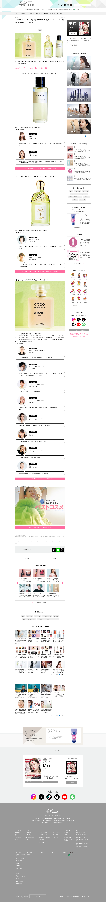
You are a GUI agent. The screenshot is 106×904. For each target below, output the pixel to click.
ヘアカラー (41, 835)
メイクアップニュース (47, 616)
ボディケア (65, 832)
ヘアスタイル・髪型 (43, 834)
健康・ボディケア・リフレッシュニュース (68, 840)
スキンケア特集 (18, 837)
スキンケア (48, 619)
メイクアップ (37, 616)
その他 (17, 878)
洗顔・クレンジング (19, 835)
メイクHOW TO (28, 832)
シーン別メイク (28, 834)
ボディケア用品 (19, 868)
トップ (16, 13)
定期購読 (41, 782)
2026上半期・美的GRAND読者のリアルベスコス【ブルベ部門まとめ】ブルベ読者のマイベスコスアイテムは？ (25, 581)
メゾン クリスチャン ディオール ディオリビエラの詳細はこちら (39, 168)
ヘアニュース (41, 842)
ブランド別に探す (19, 881)
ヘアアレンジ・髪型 (43, 832)
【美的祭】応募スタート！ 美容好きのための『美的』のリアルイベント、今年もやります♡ (85, 242)
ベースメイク (55, 619)
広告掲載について (85, 896)
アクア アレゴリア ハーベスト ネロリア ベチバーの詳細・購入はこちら (39, 272)
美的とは (62, 896)
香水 (17, 875)
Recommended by (55, 674)
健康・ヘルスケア (66, 835)
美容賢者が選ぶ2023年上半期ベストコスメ (39, 527)
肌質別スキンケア (31, 619)
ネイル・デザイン (56, 832)
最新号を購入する (30, 782)
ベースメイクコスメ (20, 858)
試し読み (52, 782)
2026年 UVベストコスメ (80, 837)
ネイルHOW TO (56, 835)
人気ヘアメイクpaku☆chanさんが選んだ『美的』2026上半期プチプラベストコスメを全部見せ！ (39, 597)
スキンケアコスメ (19, 857)
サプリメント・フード (20, 876)
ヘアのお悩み (42, 839)
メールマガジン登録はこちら (79, 330)
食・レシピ (65, 834)
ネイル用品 (18, 865)
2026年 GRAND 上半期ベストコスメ (82, 844)
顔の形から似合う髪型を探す (45, 837)
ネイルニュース (56, 837)
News (31, 13)
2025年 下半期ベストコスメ (81, 834)
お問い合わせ (69, 896)
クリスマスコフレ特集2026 (20, 855)
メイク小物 (18, 863)
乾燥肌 (24, 619)
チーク (17, 871)
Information (76, 896)
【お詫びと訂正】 (74, 45)
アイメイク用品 (19, 860)
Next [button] (62, 583)
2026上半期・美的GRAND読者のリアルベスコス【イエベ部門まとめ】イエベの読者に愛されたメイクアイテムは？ (39, 581)
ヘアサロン (41, 840)
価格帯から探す (19, 883)
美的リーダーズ (30, 856)
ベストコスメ (23, 13)
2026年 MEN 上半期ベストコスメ (82, 841)
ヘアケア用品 (18, 866)
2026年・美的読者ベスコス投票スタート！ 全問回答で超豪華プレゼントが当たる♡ (85, 255)
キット (17, 873)
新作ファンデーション (29, 837)
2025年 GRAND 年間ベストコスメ (82, 846)
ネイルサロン (56, 834)
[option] (40, 100)
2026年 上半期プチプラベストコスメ (82, 840)
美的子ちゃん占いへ (78, 306)
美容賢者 (28, 854)
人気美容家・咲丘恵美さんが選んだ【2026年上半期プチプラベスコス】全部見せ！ (53, 581)
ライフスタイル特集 (67, 837)
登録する (37, 896)
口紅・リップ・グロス (20, 862)
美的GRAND (56, 616)
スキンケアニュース (19, 839)
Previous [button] (17, 583)
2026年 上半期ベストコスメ (81, 832)
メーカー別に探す (19, 880)
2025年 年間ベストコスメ (81, 835)
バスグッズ (18, 870)
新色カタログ (28, 835)
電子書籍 (71, 782)
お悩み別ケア (40, 619)
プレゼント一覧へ (78, 263)
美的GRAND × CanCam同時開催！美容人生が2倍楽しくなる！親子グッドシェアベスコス (25, 596)
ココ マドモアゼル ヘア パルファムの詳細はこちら (39, 479)
